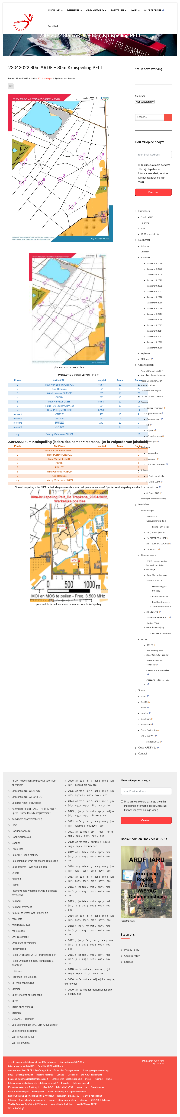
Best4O (144, 702)
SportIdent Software (155, 465)
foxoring (16, 879)
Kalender (145, 246)
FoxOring (145, 223)
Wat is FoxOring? (21, 1043)
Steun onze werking (22, 1007)
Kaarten (144, 402)
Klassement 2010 (154, 348)
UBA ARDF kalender (23, 1019)
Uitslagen (145, 252)
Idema (143, 708)
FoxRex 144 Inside (160, 527)
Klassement (146, 257)
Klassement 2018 (154, 308)
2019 (71, 852)
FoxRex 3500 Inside (161, 633)
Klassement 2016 (154, 320)
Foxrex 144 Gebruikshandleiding (156, 519)
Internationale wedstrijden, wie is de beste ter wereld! (34, 893)
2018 (71, 866)
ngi (147, 425)
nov (97, 795)
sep (84, 805)
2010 (71, 969)
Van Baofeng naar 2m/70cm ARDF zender (157, 653)
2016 (71, 887)
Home (15, 885)
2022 (40, 79)
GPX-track (145, 359)
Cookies (16, 843)
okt (89, 795)
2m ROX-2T (152, 549)
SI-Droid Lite (152, 487)
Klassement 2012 (154, 342)
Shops (134, 10)
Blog (14, 825)
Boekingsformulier (21, 831)
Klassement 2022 (154, 286)
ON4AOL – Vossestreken (157, 670)
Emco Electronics (149, 730)
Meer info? (17, 919)
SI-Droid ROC (152, 493)
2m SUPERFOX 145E (156, 538)
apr (96, 781)
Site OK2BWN (147, 736)
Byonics (144, 713)
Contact (53, 26)
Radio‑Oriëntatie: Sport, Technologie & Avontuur (32, 963)
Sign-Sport (145, 719)
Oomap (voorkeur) (154, 408)
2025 (71, 791)
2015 (71, 901)
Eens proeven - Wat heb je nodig (29, 867)
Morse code (18, 931)
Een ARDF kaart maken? (152, 396)
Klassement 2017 (154, 314)
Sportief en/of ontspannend (27, 995)
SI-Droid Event (153, 482)
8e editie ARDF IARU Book (26, 803)
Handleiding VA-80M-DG (159, 589)
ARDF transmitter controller (154, 662)
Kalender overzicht (22, 907)
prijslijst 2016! (152, 742)
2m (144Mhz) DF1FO (156, 532)
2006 (71, 979)
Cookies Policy (132, 956)
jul (69, 785)
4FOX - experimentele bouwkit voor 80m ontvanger (34, 783)
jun (112, 781)
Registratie (145, 447)
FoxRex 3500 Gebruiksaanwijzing (155, 625)
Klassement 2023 (154, 280)
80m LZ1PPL (152, 612)
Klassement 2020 (154, 297)
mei (104, 781)
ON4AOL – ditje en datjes (158, 680)
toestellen (117, 10)
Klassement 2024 (154, 275)
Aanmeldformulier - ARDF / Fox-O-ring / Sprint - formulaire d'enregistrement (34, 811)
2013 (71, 926)
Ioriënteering (152, 453)
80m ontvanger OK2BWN (26, 791)
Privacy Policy (131, 950)
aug (77, 785)
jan (80, 811)
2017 (71, 877)
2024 (71, 801)
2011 (71, 955)
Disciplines (54, 10)
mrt (88, 781)
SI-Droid (144, 470)
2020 (71, 842)
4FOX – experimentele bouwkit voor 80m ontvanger (156, 565)
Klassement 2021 (154, 291)
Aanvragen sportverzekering (153, 499)
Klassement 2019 (154, 303)
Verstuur (153, 192)
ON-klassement (20, 937)
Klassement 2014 (154, 331)
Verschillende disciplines (24, 1031)
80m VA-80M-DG (154, 581)
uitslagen (48, 79)
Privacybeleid (19, 949)
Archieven (140, 96)
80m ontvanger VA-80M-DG (27, 797)
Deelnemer (73, 10)
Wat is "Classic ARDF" (24, 1037)
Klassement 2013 (154, 336)
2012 (71, 940)
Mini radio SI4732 (21, 925)
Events (15, 873)
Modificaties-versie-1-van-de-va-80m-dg (161, 604)
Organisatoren (95, 10)
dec (105, 795)
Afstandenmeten (154, 436)
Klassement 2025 (154, 269)
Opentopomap (153, 419)
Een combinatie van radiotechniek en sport (35, 861)
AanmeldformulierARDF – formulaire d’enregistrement (153, 373)
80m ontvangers (148, 555)
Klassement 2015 (154, 325)
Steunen (16, 1013)
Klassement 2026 (154, 263)
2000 (71, 990)
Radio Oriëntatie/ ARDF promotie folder (152, 383)
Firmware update (160, 596)
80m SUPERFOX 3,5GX (157, 618)
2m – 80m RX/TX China (157, 544)
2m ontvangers (147, 511)
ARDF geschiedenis (150, 234)
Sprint (143, 228)
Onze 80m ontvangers (151, 391)
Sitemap (16, 989)
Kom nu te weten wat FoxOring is (30, 913)
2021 (71, 832)
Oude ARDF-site (152, 10)
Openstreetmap (153, 413)
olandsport (146, 724)
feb (87, 811)
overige (144, 639)
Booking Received (21, 837)
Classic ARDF (147, 217)
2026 (71, 781)
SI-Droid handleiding (156, 476)
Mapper (150, 430)
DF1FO (149, 645)
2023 (71, 811)
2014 (71, 916)
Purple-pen (151, 442)
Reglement (145, 353)
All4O (143, 696)
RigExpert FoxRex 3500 (24, 977)
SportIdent (151, 459)
